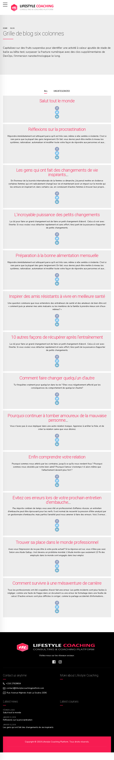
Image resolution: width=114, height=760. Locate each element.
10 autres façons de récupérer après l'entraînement (57, 337)
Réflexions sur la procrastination (57, 129)
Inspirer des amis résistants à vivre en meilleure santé (57, 296)
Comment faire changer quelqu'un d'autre (57, 378)
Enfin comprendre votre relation (56, 456)
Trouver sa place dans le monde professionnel (57, 542)
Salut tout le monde (57, 100)
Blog (12, 28)
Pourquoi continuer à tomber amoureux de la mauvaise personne (57, 418)
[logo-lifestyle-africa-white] (57, 647)
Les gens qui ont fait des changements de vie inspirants (57, 172)
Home (5, 28)
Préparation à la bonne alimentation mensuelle (57, 255)
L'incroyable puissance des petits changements (57, 214)
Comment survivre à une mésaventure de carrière (56, 583)
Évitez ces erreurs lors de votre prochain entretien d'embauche (56, 500)
